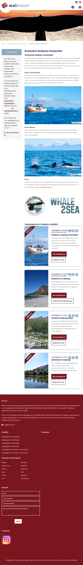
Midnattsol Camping (60, 278)
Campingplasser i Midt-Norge (10, 443)
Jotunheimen (25, 478)
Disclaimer (74, 560)
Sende (18, 521)
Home (3, 44)
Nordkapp (24, 466)
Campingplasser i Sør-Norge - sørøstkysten (15, 453)
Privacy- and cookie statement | (61, 560)
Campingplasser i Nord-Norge (10, 437)
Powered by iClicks (39, 560)
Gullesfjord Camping (60, 359)
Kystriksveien (6, 466)
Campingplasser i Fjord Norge (11, 440)
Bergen (4, 462)
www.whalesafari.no (46, 187)
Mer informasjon (59, 254)
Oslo (3, 478)
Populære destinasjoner (11, 458)
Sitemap (48, 560)
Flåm (22, 472)
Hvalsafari (24, 462)
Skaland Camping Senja (62, 318)
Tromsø (4, 475)
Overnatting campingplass (62, 301)
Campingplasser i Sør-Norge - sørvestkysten (15, 449)
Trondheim (24, 475)
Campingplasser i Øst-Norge (10, 446)
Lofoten (4, 469)
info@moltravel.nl (9, 425)
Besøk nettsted (58, 260)
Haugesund (24, 469)
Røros (3, 472)
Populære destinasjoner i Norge (17, 44)
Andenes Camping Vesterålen (64, 234)
